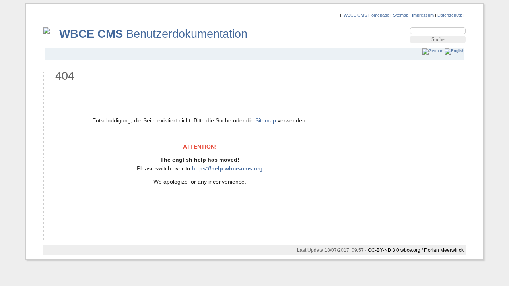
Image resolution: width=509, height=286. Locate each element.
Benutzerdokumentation (153, 33)
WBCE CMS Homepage (366, 15)
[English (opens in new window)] (454, 50)
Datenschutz (449, 15)
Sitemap (400, 15)
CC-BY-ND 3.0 (383, 250)
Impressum (423, 15)
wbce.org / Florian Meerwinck (432, 250)
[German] (433, 50)
